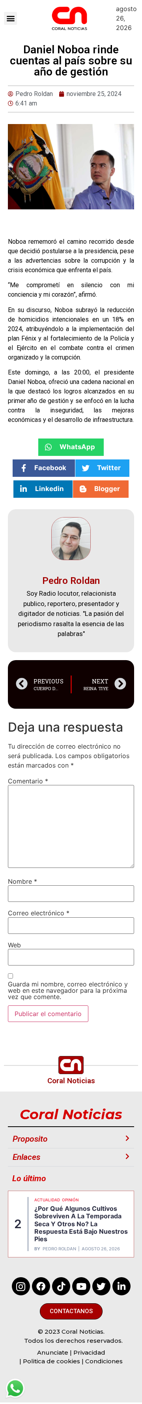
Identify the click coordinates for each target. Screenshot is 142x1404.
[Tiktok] (61, 1286)
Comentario (28, 781)
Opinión (70, 1199)
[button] (10, 18)
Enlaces (26, 1157)
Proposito (30, 1139)
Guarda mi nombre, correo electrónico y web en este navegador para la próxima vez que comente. (68, 990)
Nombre (22, 881)
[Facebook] (41, 1286)
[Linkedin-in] (121, 1286)
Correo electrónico (38, 913)
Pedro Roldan (59, 1249)
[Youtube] (81, 1286)
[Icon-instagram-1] (21, 1286)
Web (14, 945)
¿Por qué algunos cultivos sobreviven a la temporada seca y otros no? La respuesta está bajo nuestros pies (81, 1224)
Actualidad (47, 1199)
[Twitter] (101, 1286)
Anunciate (52, 1352)
